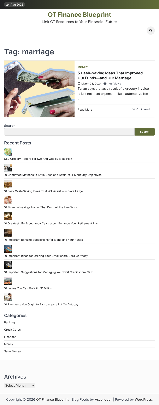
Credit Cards (12, 329)
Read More (85, 109)
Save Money (12, 351)
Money (83, 67)
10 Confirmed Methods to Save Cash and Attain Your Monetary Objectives (52, 174)
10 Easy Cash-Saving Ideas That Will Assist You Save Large (43, 191)
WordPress (143, 399)
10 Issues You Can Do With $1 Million (28, 288)
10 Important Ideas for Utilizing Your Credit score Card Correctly (46, 255)
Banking (9, 322)
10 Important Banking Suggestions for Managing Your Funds (43, 239)
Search (10, 126)
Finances (10, 336)
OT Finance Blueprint (79, 14)
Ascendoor (103, 399)
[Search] (151, 30)
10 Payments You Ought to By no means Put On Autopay (41, 304)
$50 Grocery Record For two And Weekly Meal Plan (38, 158)
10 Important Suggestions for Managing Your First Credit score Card (48, 272)
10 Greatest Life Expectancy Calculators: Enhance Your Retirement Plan (51, 223)
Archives (15, 376)
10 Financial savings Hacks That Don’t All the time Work (40, 207)
